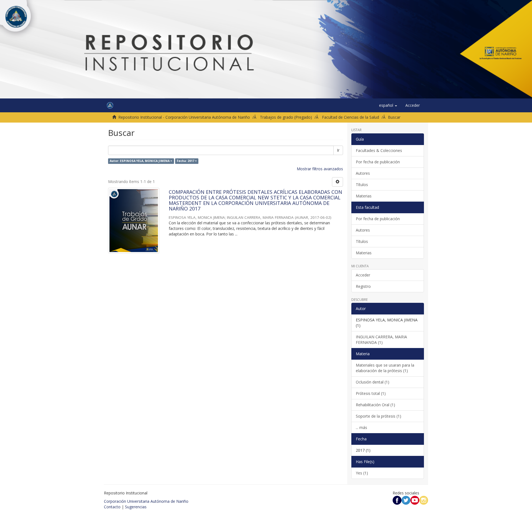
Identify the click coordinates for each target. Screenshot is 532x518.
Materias (364, 196)
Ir (338, 150)
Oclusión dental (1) (372, 382)
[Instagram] (423, 499)
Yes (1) (362, 473)
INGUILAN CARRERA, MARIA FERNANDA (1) (381, 339)
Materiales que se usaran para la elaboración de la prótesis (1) (385, 367)
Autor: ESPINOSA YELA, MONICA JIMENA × (141, 161)
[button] (388, 105)
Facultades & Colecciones (379, 150)
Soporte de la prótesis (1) (378, 416)
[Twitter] (405, 499)
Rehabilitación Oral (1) (375, 404)
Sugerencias (136, 506)
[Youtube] (414, 499)
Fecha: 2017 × (187, 161)
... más (361, 427)
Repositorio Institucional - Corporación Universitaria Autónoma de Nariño (184, 117)
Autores (363, 173)
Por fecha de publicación (378, 161)
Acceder (363, 275)
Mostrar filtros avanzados (320, 168)
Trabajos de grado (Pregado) (286, 117)
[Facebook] (397, 499)
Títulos (362, 184)
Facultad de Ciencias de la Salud (350, 117)
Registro (363, 286)
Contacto (112, 506)
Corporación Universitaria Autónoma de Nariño (146, 501)
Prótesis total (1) (371, 393)
